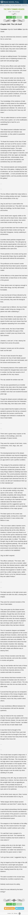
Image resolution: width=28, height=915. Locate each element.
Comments (20, 908)
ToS (12, 913)
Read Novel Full (11, 2)
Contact (9, 913)
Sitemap (15, 913)
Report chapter (10, 908)
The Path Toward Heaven (14, 9)
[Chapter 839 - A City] (9, 17)
